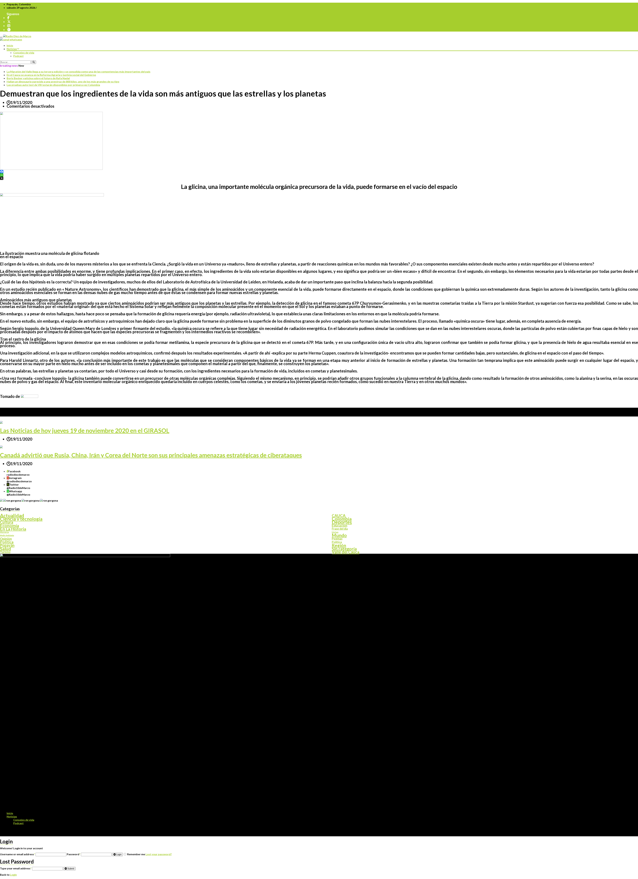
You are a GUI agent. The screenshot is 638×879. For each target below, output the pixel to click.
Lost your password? (159, 854)
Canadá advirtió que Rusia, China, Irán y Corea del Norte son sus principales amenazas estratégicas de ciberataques (151, 455)
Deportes (342, 522)
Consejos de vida (23, 52)
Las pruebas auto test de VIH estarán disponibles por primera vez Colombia (53, 84)
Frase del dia (340, 528)
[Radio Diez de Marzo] (17, 36)
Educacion (339, 525)
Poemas (337, 538)
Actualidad (12, 515)
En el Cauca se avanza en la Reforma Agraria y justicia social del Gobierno (51, 74)
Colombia (342, 518)
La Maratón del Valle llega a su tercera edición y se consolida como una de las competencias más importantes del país (78, 71)
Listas (335, 532)
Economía (9, 525)
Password (73, 854)
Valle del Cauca (345, 552)
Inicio (10, 45)
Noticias (12, 48)
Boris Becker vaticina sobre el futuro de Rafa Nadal (38, 78)
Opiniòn (6, 538)
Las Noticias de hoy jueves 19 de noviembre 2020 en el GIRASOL (84, 430)
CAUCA (339, 515)
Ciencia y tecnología (21, 518)
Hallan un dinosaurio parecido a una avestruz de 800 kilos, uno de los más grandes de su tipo (63, 81)
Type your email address (16, 868)
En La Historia (13, 528)
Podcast (18, 55)
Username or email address (17, 854)
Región (339, 545)
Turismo (5, 552)
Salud (5, 548)
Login (118, 854)
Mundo (339, 535)
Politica (6, 542)
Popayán (7, 545)
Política (337, 542)
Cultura (6, 522)
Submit (70, 868)
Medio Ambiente (7, 535)
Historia (4, 532)
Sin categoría (344, 548)
